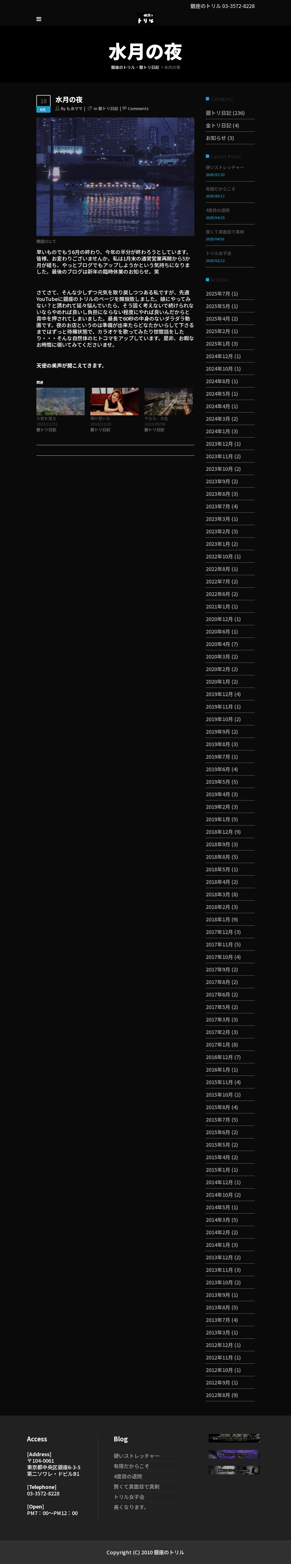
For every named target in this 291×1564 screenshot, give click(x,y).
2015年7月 (218, 1119)
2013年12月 (219, 1257)
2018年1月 (218, 919)
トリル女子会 (218, 253)
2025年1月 (218, 343)
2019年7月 (218, 756)
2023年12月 (219, 443)
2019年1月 (218, 819)
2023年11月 (219, 456)
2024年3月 (218, 418)
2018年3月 (218, 894)
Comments (138, 108)
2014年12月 (219, 1182)
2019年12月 (219, 694)
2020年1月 (218, 681)
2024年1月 (218, 431)
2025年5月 (218, 306)
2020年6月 (218, 631)
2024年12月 (219, 356)
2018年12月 (219, 831)
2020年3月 (218, 656)
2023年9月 (218, 481)
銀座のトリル (123, 67)
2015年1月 (218, 1169)
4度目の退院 (218, 210)
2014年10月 (219, 1194)
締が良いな (100, 418)
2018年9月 (218, 844)
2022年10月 (219, 556)
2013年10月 (219, 1282)
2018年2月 (218, 906)
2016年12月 (219, 1056)
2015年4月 (218, 1157)
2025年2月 (218, 331)
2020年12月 (219, 618)
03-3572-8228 (238, 5)
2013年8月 (218, 1307)
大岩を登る (46, 418)
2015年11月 (219, 1082)
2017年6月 (218, 994)
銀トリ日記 (149, 67)
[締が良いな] (114, 401)
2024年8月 (218, 381)
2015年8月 (218, 1107)
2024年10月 (219, 368)
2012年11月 (219, 1357)
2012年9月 (218, 1382)
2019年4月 (218, 794)
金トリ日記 (218, 125)
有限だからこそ (221, 189)
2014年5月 (218, 1207)
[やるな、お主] (168, 401)
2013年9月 (218, 1294)
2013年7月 (218, 1319)
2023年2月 (218, 531)
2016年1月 (218, 1069)
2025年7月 (218, 293)
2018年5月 (218, 869)
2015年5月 (218, 1144)
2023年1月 (218, 543)
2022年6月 (218, 593)
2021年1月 (218, 606)
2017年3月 (218, 1019)
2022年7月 (218, 581)
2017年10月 (219, 956)
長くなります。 (131, 1507)
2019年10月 (219, 719)
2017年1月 (218, 1044)
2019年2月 (218, 806)
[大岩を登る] (60, 401)
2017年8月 (218, 981)
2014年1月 (218, 1244)
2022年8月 (218, 568)
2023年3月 (218, 518)
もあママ (74, 108)
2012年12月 (219, 1344)
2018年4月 (218, 881)
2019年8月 (218, 744)
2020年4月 (218, 643)
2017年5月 (218, 1006)
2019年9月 (218, 731)
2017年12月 (219, 931)
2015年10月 (219, 1094)
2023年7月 (218, 506)
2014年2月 (218, 1232)
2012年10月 (219, 1369)
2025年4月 (218, 318)
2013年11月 (219, 1269)
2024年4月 (218, 406)
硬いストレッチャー (225, 167)
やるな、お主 (156, 418)
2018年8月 (218, 856)
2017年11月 (219, 944)
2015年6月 (218, 1132)
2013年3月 (218, 1332)
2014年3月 (218, 1219)
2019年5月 (218, 781)
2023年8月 (218, 493)
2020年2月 (218, 668)
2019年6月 (218, 769)
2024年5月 (218, 393)
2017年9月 (218, 969)
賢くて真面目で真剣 (225, 232)
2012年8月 (218, 1394)
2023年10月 (219, 468)
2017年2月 (218, 1031)
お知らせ (216, 137)
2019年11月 (219, 706)
